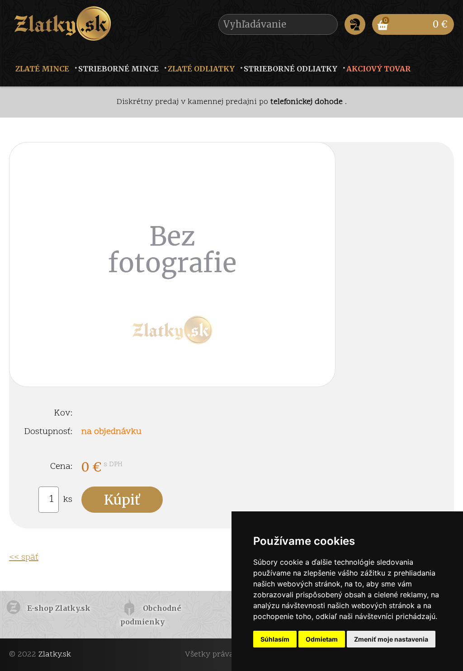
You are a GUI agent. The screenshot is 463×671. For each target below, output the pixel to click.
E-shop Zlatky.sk (58, 608)
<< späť (23, 557)
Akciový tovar (378, 68)
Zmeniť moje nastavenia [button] (391, 639)
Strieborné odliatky (290, 68)
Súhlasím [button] (274, 639)
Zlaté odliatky (201, 68)
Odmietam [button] (322, 639)
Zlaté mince (42, 68)
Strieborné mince (118, 68)
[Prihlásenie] (355, 24)
